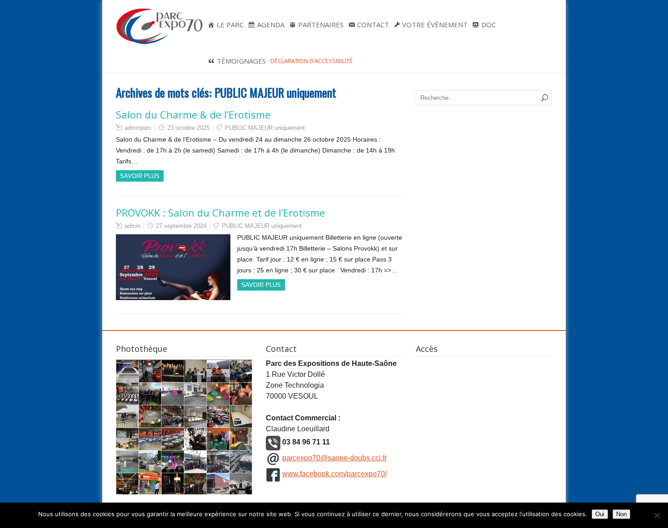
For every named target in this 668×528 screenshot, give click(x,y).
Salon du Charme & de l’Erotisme (193, 114)
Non (621, 514)
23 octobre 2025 (188, 127)
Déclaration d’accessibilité (311, 61)
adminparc (138, 127)
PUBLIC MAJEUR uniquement (265, 127)
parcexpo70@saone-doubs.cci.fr (334, 458)
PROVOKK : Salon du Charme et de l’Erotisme (220, 212)
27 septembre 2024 (181, 225)
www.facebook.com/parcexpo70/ (334, 474)
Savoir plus (140, 176)
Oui (599, 514)
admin (132, 225)
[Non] (656, 515)
